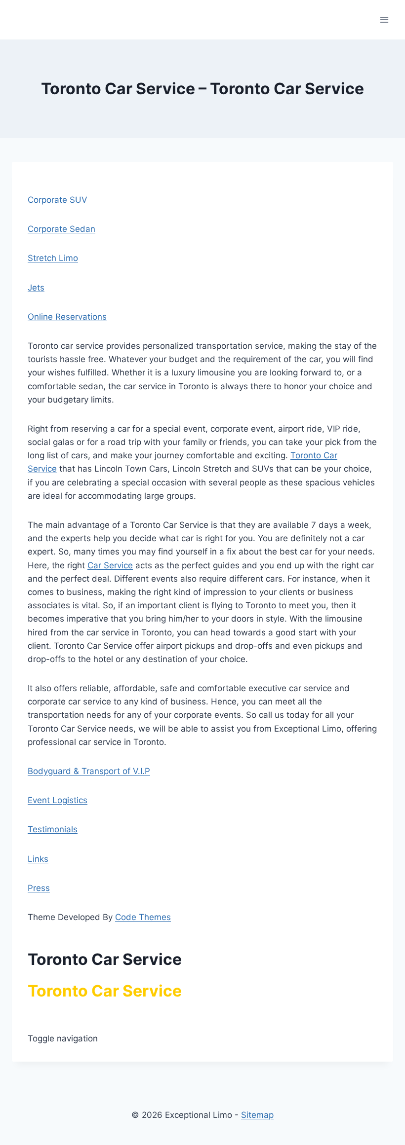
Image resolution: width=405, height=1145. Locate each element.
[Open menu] (384, 19)
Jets (36, 288)
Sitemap (257, 1115)
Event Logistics (57, 800)
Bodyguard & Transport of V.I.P (89, 771)
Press (39, 888)
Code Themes (143, 917)
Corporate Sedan (61, 229)
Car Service (110, 565)
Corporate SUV (57, 200)
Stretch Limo (53, 258)
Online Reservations (67, 317)
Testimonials (53, 829)
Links (38, 859)
